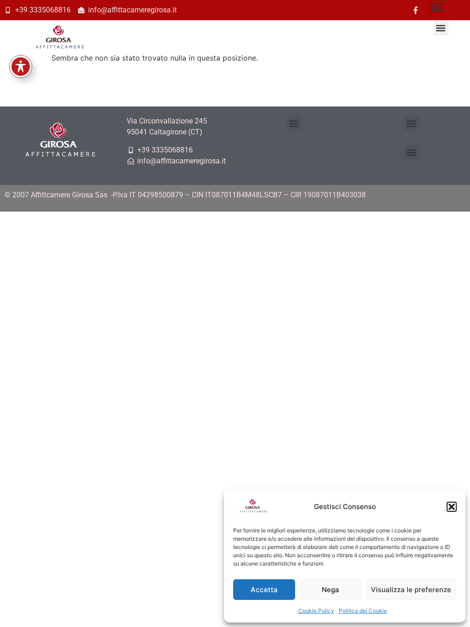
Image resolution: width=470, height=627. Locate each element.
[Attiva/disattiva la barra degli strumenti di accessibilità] (21, 67)
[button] (451, 506)
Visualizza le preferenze (411, 589)
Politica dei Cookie (363, 610)
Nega (330, 589)
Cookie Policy (316, 610)
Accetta (264, 589)
